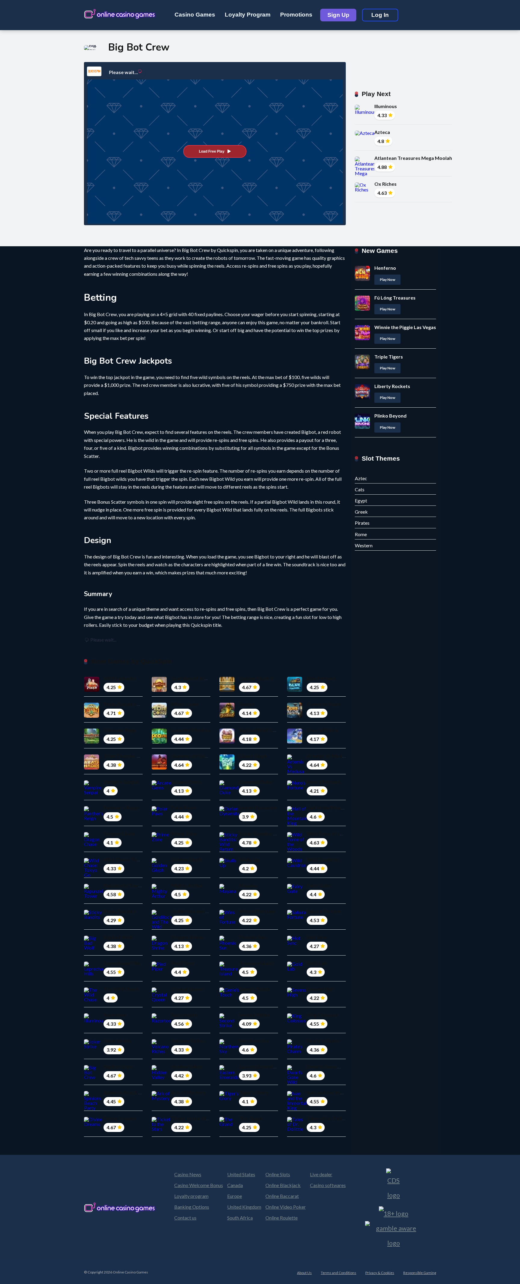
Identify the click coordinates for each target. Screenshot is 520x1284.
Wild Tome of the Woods (335, 833)
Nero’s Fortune (323, 782)
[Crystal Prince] (294, 742)
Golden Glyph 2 (256, 678)
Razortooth (184, 1015)
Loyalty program (191, 1196)
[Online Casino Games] (120, 13)
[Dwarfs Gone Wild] (297, 1082)
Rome (361, 534)
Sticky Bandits (120, 911)
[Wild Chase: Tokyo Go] (94, 875)
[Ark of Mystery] (161, 1098)
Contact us (185, 1217)
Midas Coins (185, 704)
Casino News (187, 1174)
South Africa (240, 1217)
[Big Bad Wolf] (94, 947)
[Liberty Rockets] (362, 397)
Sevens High (320, 989)
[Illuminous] (364, 112)
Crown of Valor (324, 704)
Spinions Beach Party (127, 1092)
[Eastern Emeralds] (229, 1077)
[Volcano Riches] (161, 1051)
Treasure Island (256, 963)
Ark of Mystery (188, 1092)
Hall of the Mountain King (335, 807)
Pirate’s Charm (323, 1040)
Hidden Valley (186, 1066)
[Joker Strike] (94, 1046)
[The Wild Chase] (94, 999)
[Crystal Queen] (161, 999)
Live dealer (321, 1174)
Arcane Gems (186, 782)
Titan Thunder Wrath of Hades (138, 756)
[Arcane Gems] (161, 787)
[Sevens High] (297, 994)
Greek (361, 512)
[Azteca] (364, 133)
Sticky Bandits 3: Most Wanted (138, 704)
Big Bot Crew (118, 1066)
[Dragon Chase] (94, 844)
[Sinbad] (226, 716)
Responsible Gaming (419, 1272)
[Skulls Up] (229, 865)
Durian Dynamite (258, 807)
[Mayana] (229, 891)
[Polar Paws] (161, 813)
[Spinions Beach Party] (94, 1108)
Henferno (385, 268)
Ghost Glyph (253, 756)
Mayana (248, 885)
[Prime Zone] (161, 839)
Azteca (382, 132)
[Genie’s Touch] (229, 994)
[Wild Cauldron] (297, 865)
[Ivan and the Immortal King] (297, 1108)
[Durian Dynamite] (229, 813)
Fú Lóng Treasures (395, 297)
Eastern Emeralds (258, 1066)
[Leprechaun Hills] (94, 973)
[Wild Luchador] (91, 690)
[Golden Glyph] (161, 870)
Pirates (362, 523)
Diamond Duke (255, 782)
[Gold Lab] (297, 969)
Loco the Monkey (190, 730)
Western (364, 545)
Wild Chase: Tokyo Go (128, 859)
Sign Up (338, 15)
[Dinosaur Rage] (91, 742)
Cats (359, 489)
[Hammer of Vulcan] (159, 767)
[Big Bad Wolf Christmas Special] (226, 742)
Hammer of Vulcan (191, 756)
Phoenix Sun (252, 937)
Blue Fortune (321, 678)
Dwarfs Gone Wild (327, 1066)
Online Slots (277, 1174)
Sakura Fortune (324, 911)
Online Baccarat (282, 1196)
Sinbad (246, 704)
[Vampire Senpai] (94, 792)
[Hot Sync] (297, 943)
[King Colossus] (297, 1020)
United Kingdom (244, 1207)
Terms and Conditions (338, 1272)
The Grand (251, 1118)
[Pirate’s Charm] (297, 1051)
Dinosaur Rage (120, 730)
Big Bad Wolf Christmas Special (274, 730)
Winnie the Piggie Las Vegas (405, 327)
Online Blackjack (283, 1185)
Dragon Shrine (187, 937)
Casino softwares (328, 1185)
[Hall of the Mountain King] (297, 823)
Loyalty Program (248, 14)
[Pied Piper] (161, 969)
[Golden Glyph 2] (226, 690)
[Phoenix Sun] (229, 947)
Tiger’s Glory (253, 1092)
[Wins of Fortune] (229, 922)
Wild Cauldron (323, 859)
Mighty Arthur (187, 885)
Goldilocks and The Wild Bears (205, 911)
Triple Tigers (388, 356)
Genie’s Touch (254, 989)
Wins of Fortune (257, 911)
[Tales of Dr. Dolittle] (297, 1129)
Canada (235, 1185)
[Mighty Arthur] (161, 896)
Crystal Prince (322, 730)
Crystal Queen (187, 989)
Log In (380, 15)
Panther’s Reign (121, 807)
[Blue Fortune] (294, 690)
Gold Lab (317, 963)
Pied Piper (182, 963)
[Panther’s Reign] (94, 818)
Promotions (296, 14)
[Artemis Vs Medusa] (297, 771)
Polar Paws (183, 807)
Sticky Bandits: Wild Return (269, 833)
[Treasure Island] (229, 973)
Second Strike (254, 1015)
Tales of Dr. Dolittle (328, 1118)
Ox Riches (385, 184)
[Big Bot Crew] (94, 1077)
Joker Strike (117, 1040)
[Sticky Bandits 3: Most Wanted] (91, 716)
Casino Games (195, 14)
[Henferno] (362, 279)
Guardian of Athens (193, 678)
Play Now (387, 279)
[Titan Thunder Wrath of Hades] (91, 767)
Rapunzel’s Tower (123, 885)
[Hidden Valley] (161, 1077)
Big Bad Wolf (118, 937)
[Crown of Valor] (294, 716)
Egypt (361, 500)
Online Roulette (281, 1217)
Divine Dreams (120, 1118)
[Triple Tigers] (362, 368)
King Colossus (322, 1015)
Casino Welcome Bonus (198, 1185)
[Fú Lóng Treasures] (362, 309)
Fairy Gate (318, 885)
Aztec (361, 478)
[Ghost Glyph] (226, 767)
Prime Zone (184, 833)
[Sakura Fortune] (297, 917)
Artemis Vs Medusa (328, 756)
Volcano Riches (188, 1040)
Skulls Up (249, 859)
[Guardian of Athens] (159, 690)
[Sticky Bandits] (94, 917)
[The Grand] (229, 1124)
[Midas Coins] (159, 716)
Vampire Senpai (121, 782)
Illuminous (385, 106)
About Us (304, 1272)
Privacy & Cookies (379, 1272)
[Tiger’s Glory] (229, 1098)
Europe (234, 1196)
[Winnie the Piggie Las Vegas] (362, 338)
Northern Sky (254, 1040)
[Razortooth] (161, 1020)
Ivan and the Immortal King (336, 1092)
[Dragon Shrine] (161, 947)
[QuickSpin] (94, 71)
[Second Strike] (229, 1025)
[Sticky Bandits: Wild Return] (229, 849)
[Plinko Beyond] (362, 427)
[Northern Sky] (229, 1051)
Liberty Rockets (392, 386)
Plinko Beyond (390, 415)
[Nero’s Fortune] (297, 787)
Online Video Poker (285, 1207)
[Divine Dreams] (94, 1124)
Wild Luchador (120, 678)
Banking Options (191, 1207)
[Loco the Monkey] (159, 742)
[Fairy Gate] (297, 891)
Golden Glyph (186, 859)
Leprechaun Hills (122, 963)
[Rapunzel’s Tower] (94, 896)
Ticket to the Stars (192, 1118)
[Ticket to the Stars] (161, 1129)
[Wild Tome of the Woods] (297, 849)
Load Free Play (211, 151)
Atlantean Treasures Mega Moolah (413, 158)
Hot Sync (317, 937)
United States (241, 1174)
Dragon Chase (119, 833)
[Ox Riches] (364, 189)
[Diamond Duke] (229, 792)
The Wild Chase (121, 989)
